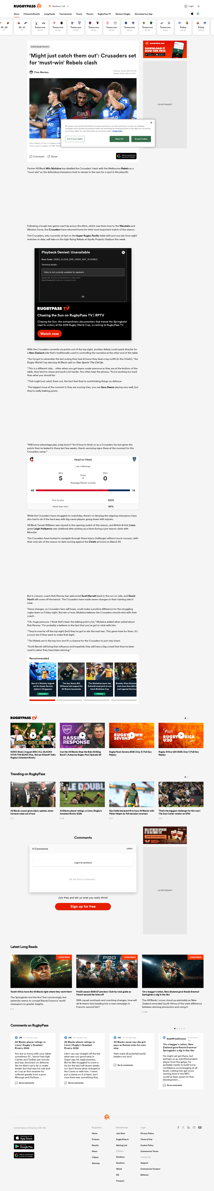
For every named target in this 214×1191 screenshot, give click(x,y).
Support (144, 1162)
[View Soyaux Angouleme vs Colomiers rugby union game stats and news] (76, 27)
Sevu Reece (107, 387)
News (16, 14)
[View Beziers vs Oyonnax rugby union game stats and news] (93, 27)
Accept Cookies (141, 139)
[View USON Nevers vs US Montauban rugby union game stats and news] (147, 27)
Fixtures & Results (32, 14)
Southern (120, 1162)
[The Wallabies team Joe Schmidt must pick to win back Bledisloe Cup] (99, 671)
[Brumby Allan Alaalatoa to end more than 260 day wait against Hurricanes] (128, 671)
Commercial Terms (149, 1151)
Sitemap (96, 1163)
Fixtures (95, 1139)
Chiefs (92, 541)
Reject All (119, 139)
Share (54, 156)
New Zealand (36, 352)
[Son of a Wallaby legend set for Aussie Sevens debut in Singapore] (42, 671)
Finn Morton (41, 72)
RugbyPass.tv (122, 1139)
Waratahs (125, 225)
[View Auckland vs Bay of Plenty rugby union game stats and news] (183, 27)
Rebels (125, 168)
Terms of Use (146, 1139)
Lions (132, 525)
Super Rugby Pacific (87, 235)
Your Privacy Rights (75, 139)
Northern (120, 1156)
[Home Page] (27, 6)
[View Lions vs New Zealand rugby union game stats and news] (22, 27)
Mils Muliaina (53, 168)
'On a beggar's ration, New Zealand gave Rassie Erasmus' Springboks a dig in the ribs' (180, 1047)
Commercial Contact (150, 1168)
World (119, 1168)
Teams (79, 14)
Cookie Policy (147, 1145)
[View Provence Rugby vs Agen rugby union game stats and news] (165, 27)
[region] (108, 133)
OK (83, 296)
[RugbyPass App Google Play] (42, 1146)
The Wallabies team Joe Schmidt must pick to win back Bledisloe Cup (100, 686)
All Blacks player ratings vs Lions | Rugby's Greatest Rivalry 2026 (30, 1045)
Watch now (49, 333)
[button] (41, 984)
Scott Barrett (89, 595)
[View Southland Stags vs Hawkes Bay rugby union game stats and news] (40, 27)
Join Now (120, 1133)
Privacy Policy (147, 1133)
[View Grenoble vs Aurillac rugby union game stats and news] (129, 27)
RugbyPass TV (104, 14)
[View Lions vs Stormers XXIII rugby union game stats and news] (201, 27)
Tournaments (65, 14)
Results (95, 1145)
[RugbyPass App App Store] (42, 1138)
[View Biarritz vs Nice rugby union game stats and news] (58, 27)
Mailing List (121, 1145)
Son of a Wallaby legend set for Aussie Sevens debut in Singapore (42, 686)
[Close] (151, 122)
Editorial (144, 1174)
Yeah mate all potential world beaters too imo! (130, 1055)
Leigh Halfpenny (43, 528)
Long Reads (49, 14)
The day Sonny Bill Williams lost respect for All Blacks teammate (71, 686)
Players (89, 14)
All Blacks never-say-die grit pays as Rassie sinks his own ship (130, 1045)
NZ (117, 1174)
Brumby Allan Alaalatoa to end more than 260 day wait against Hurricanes (128, 686)
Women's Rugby (122, 14)
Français (120, 1180)
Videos (95, 1157)
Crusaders (55, 229)
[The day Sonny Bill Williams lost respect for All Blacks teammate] (71, 671)
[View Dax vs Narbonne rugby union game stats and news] (111, 27)
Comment (38, 156)
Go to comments (25, 1082)
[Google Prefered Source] (125, 156)
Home (94, 1133)
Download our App (144, 14)
